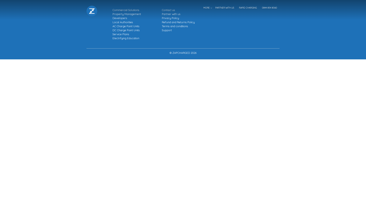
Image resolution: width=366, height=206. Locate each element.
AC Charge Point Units (126, 26)
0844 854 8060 (269, 7)
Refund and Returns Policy (178, 22)
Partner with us (224, 7)
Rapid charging (248, 7)
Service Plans (121, 34)
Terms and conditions (175, 26)
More (206, 7)
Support (167, 30)
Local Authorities (123, 22)
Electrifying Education (126, 38)
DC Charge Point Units (126, 30)
